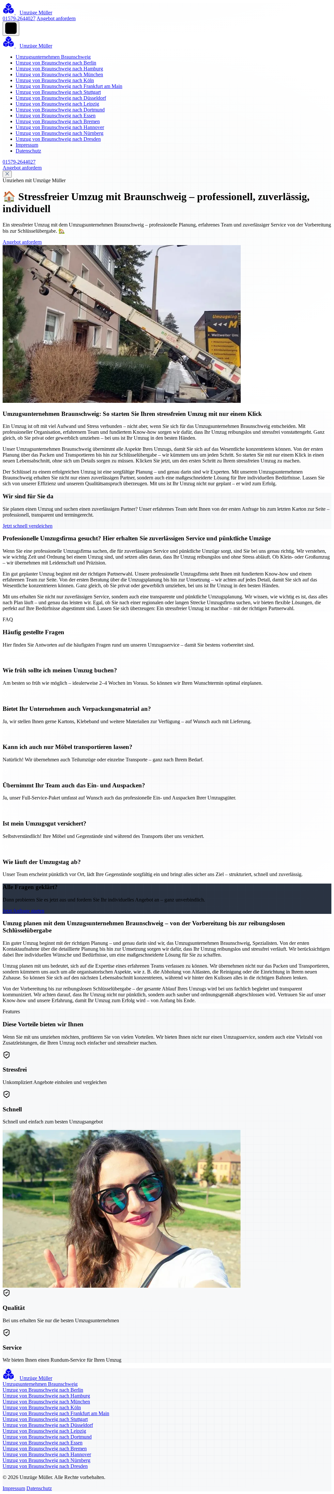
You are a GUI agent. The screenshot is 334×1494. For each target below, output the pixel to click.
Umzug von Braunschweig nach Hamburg (59, 68)
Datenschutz (28, 151)
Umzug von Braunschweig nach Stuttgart (58, 92)
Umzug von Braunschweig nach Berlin (56, 63)
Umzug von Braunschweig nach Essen (56, 115)
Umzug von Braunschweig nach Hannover (60, 127)
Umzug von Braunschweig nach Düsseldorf (61, 98)
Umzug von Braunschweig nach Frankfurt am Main (69, 86)
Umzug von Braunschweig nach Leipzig (57, 104)
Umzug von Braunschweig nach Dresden (58, 139)
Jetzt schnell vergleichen (28, 526)
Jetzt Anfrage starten (23, 911)
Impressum (27, 145)
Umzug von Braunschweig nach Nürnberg (59, 133)
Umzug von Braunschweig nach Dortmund (60, 109)
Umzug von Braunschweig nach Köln (55, 80)
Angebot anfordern (56, 18)
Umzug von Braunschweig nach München (59, 74)
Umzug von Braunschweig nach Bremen (58, 121)
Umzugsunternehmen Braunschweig (53, 57)
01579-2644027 (19, 18)
